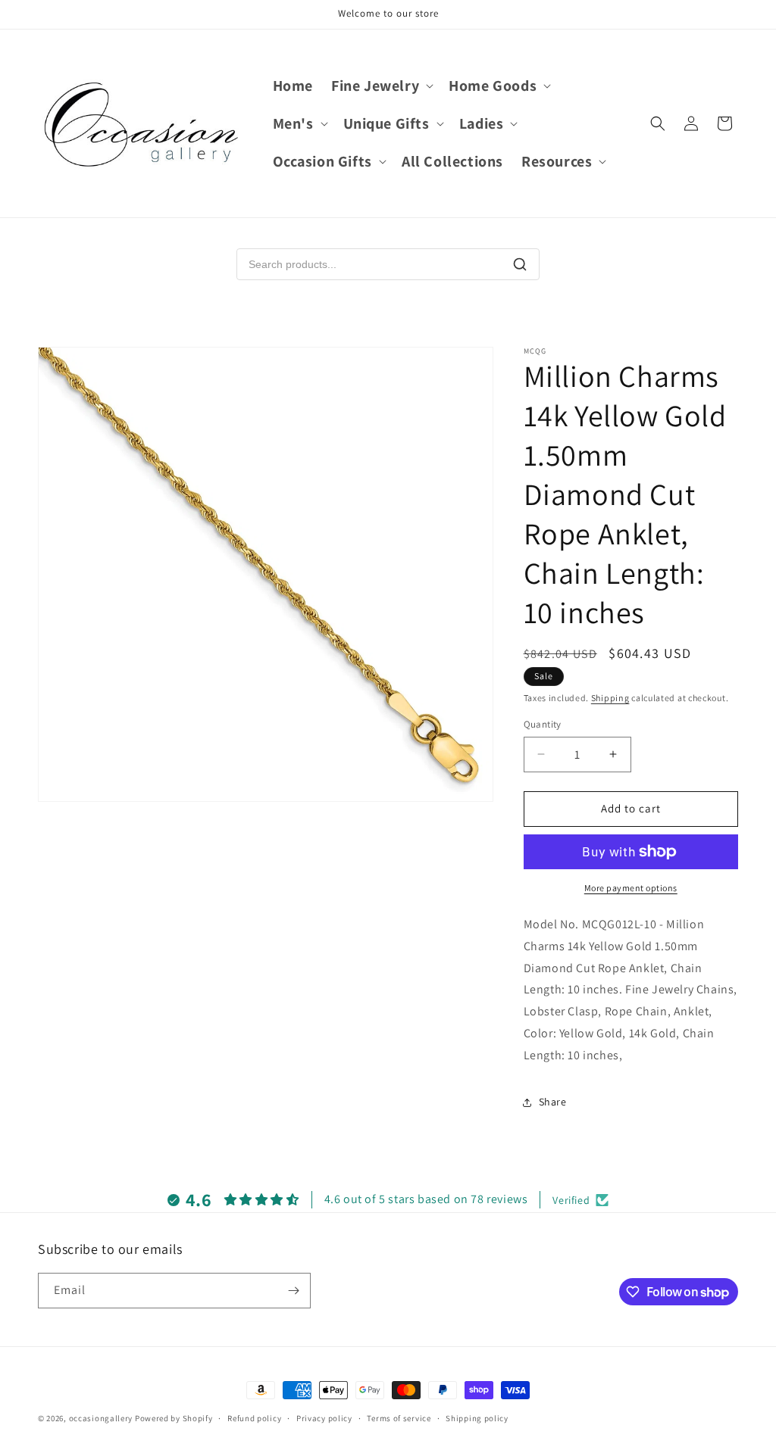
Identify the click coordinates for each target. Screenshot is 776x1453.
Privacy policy (324, 1418)
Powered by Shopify (174, 1418)
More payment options (630, 887)
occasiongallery (101, 1418)
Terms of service (398, 1418)
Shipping (610, 697)
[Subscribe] (293, 1290)
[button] (381, 85)
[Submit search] (520, 264)
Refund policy (254, 1418)
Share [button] (553, 1101)
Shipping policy (477, 1418)
